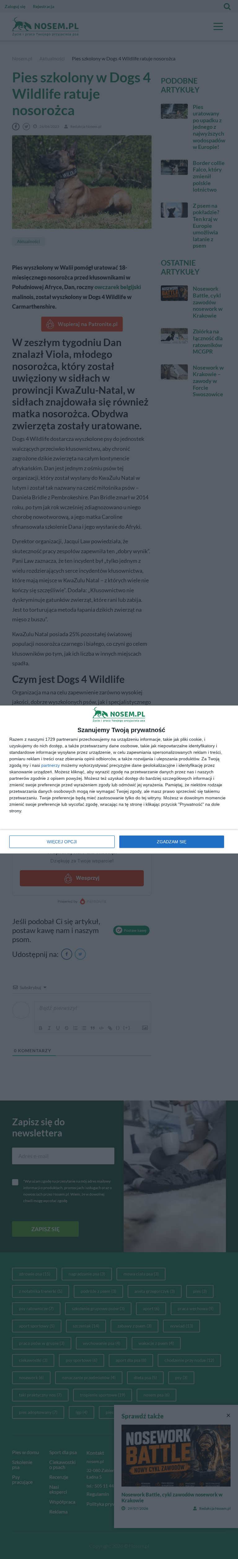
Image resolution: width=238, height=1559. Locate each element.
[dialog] (119, 779)
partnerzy (50, 765)
